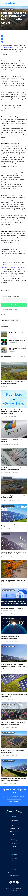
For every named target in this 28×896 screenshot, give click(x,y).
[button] (24, 3)
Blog (14, 864)
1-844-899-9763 (14, 876)
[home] (8, 3)
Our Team (14, 843)
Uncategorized (5, 320)
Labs (14, 849)
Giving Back (14, 858)
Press (14, 861)
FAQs (14, 834)
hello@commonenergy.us (10, 267)
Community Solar (14, 829)
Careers (14, 846)
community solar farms (9, 47)
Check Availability (14, 801)
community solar (14, 320)
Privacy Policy (14, 309)
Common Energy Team (7, 9)
